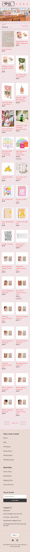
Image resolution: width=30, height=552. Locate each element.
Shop (4, 442)
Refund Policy (7, 476)
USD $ (14, 535)
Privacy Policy (7, 471)
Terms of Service (8, 484)
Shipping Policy (8, 480)
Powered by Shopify (15, 546)
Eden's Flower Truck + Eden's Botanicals (17, 544)
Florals (5, 438)
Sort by (4, 24)
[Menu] (27, 4)
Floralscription (7, 455)
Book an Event (7, 451)
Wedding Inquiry (8, 460)
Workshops (6, 446)
